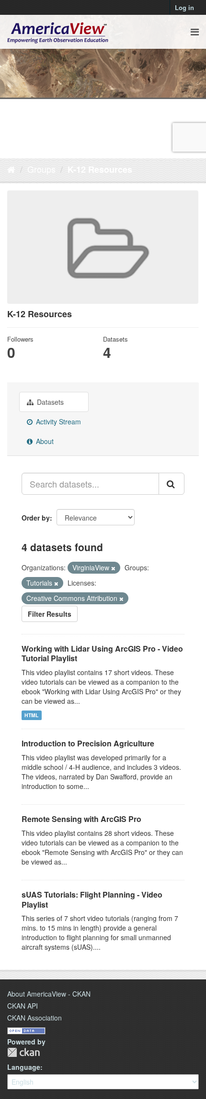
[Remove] (113, 568)
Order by (36, 517)
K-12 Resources (100, 169)
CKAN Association (34, 1017)
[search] (171, 484)
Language (23, 1067)
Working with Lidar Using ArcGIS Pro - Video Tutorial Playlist (102, 653)
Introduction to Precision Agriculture (88, 743)
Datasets (49, 402)
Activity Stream (57, 421)
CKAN (23, 1052)
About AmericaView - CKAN (49, 994)
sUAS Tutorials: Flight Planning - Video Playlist (92, 899)
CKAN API (22, 1005)
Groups (41, 169)
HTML (31, 715)
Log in (184, 7)
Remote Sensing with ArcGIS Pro (81, 818)
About (44, 441)
